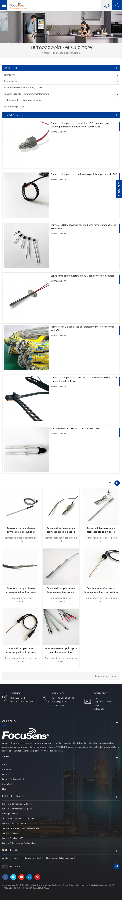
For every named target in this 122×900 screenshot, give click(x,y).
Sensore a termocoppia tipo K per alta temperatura (61, 650)
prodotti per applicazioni (13, 779)
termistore (9, 75)
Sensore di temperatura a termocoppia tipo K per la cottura (21, 530)
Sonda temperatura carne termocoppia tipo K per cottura (101, 590)
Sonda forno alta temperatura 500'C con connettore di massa (82, 276)
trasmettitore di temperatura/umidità (23, 87)
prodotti (5, 774)
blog (4, 789)
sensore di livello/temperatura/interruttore (26, 94)
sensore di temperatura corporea (17, 809)
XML (20, 888)
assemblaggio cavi (14, 106)
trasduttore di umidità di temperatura (19, 818)
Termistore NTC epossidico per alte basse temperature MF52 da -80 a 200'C (83, 226)
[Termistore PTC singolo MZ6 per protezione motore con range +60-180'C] (26, 347)
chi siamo (6, 769)
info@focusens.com (102, 701)
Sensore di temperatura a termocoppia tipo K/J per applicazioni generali (61, 590)
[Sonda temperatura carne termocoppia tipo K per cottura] (101, 566)
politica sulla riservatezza (37, 888)
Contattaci (7, 784)
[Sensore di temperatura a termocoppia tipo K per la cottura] (21, 506)
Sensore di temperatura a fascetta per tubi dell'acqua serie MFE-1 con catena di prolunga (84, 379)
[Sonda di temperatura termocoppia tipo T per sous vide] (21, 627)
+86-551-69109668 (65, 698)
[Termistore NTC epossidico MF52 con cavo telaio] (26, 449)
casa (47, 53)
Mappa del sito (9, 888)
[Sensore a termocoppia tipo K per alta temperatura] (61, 627)
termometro (10, 81)
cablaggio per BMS (10, 813)
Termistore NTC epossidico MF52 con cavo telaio (75, 428)
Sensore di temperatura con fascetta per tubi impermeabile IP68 (84, 174)
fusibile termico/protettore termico (22, 100)
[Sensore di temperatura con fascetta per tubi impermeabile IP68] (26, 195)
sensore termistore (10, 833)
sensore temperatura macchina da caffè (20, 828)
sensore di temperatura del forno (17, 804)
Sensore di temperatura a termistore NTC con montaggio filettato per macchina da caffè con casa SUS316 (80, 125)
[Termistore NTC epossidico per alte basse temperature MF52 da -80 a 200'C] (26, 245)
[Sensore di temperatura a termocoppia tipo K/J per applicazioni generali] (61, 566)
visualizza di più (59, 132)
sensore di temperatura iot (14, 823)
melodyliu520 (99, 709)
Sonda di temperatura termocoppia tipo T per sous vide (21, 650)
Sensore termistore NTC (12, 838)
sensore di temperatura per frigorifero (19, 843)
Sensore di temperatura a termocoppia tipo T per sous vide (21, 590)
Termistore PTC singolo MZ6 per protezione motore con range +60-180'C (82, 328)
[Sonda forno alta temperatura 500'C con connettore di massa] (26, 296)
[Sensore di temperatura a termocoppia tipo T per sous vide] (21, 566)
